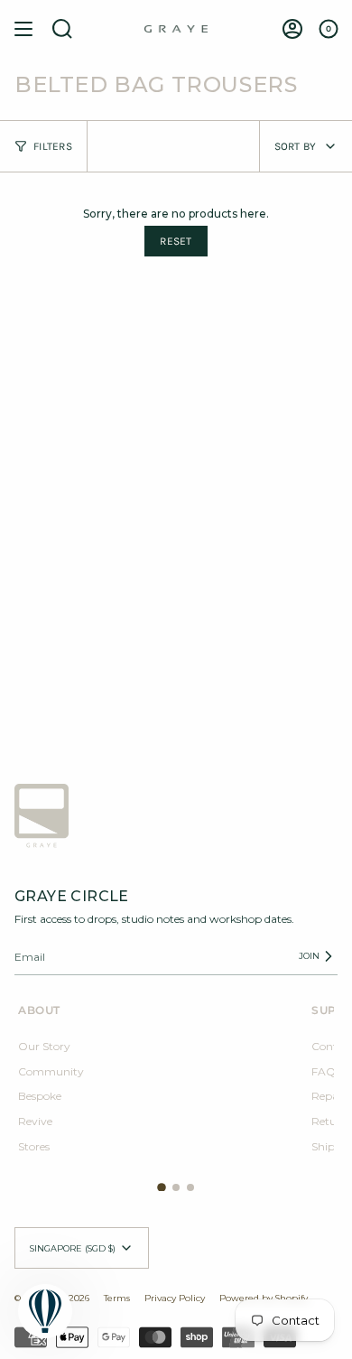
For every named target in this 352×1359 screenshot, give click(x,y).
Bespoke (39, 1096)
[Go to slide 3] (190, 1187)
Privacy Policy (174, 1297)
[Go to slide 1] (161, 1188)
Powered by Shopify (263, 1297)
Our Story (44, 1046)
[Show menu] (23, 29)
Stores (34, 1146)
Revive (35, 1121)
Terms (117, 1297)
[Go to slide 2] (176, 1187)
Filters (52, 146)
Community (51, 1071)
